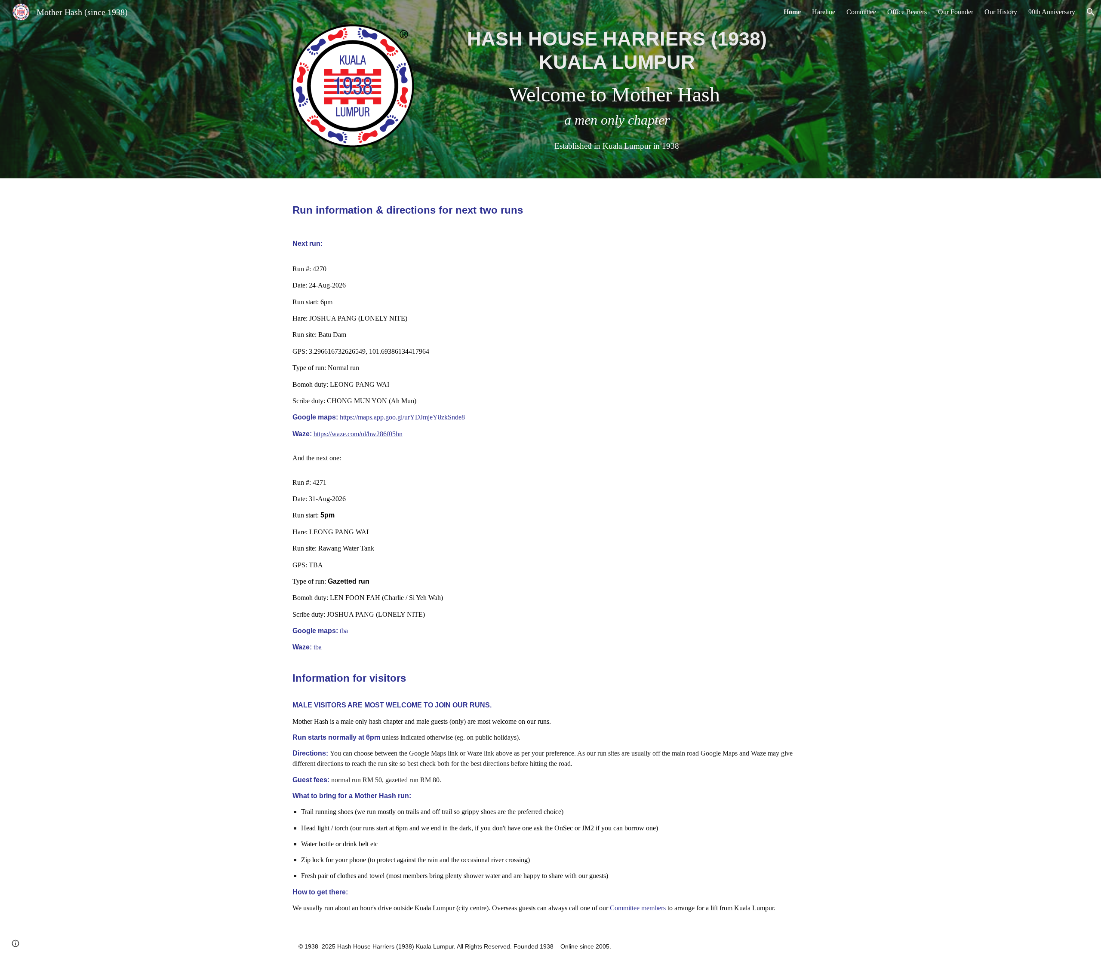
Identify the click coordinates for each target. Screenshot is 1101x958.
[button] (1090, 12)
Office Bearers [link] (907, 11)
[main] (616, 89)
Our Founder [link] (955, 11)
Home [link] (792, 11)
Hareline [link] (823, 11)
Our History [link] (1000, 11)
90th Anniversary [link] (1051, 11)
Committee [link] (861, 11)
